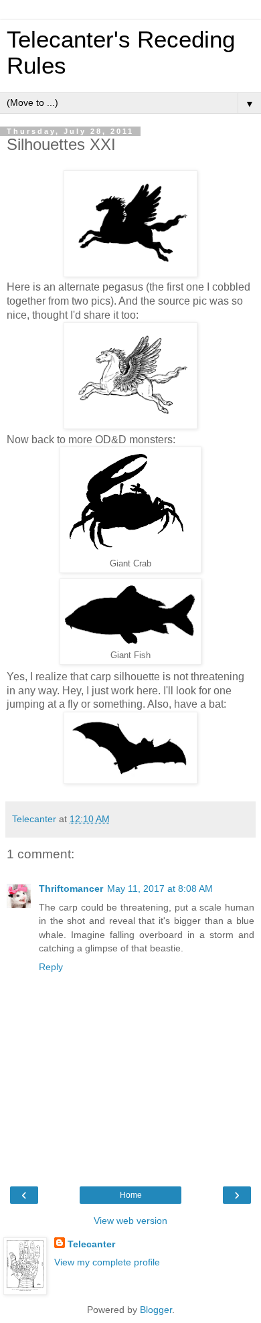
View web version (130, 1220)
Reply (51, 966)
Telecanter (91, 1244)
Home (131, 1195)
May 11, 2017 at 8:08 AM (160, 888)
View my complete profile (107, 1262)
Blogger (156, 1309)
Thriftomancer (71, 888)
